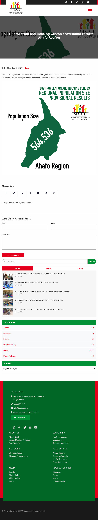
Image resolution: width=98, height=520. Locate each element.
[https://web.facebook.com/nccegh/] (18, 427)
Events (12, 472)
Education (57, 472)
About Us (14, 433)
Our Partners (14, 443)
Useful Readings (60, 459)
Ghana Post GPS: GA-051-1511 (26, 412)
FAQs (11, 481)
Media (12, 468)
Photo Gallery (14, 475)
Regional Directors (60, 443)
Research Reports (60, 456)
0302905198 (19, 404)
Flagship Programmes (18, 456)
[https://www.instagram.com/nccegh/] (29, 427)
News (26, 68)
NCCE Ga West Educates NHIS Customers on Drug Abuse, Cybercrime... (39, 309)
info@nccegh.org (21, 408)
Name (4, 223)
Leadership (59, 433)
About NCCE (14, 437)
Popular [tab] (49, 268)
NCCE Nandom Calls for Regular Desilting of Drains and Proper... (37, 282)
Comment (5, 234)
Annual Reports (59, 453)
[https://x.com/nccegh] (24, 427)
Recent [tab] (17, 268)
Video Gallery (14, 478)
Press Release (59, 481)
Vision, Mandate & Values (19, 440)
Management (58, 440)
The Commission (60, 437)
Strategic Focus (15, 453)
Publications (60, 449)
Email (53, 223)
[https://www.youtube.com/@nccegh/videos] (34, 427)
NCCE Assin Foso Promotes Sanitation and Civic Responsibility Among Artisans (42, 291)
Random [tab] (80, 268)
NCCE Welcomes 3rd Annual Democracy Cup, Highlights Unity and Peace (40, 273)
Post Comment (12, 255)
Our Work (14, 449)
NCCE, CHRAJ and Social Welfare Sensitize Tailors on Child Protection (39, 300)
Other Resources (60, 462)
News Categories (62, 468)
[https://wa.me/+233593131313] (13, 427)
